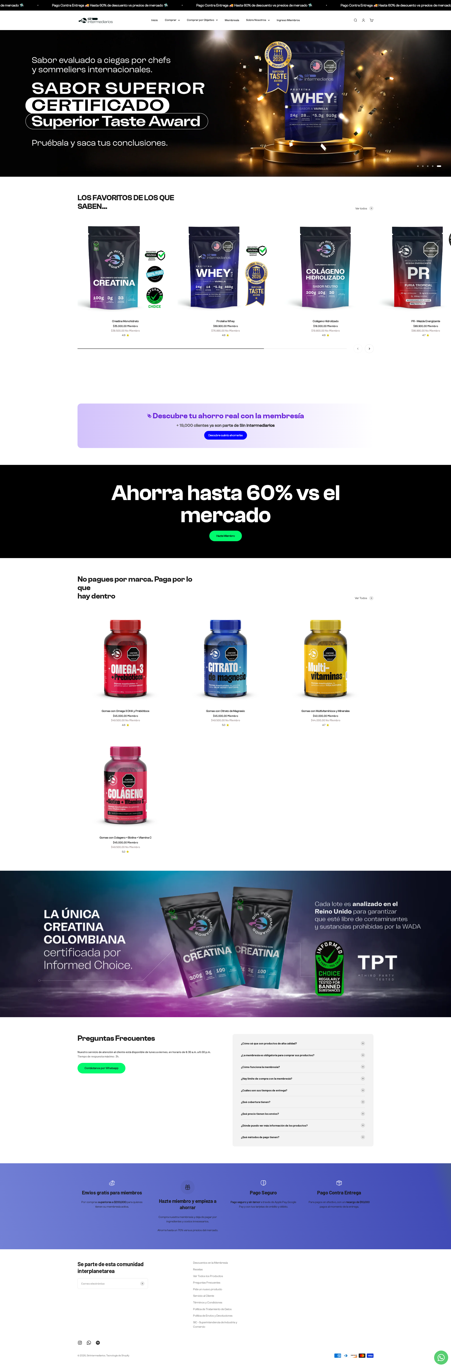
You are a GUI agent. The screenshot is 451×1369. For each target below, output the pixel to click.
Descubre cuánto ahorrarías (225, 435)
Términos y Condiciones (207, 1302)
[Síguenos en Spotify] (97, 1342)
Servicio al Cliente (203, 1295)
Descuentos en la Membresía (210, 1262)
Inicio (154, 20)
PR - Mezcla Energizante (425, 321)
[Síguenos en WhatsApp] (89, 1342)
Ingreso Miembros (288, 20)
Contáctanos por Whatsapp (101, 1068)
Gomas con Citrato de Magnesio (225, 710)
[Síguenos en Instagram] (80, 1342)
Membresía (232, 20)
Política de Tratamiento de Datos (212, 1309)
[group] (225, 103)
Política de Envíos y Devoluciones (213, 1315)
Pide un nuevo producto (207, 1289)
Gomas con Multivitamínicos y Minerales (325, 710)
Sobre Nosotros (256, 20)
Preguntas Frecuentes (206, 1282)
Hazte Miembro (225, 535)
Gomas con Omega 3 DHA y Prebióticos (125, 710)
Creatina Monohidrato (125, 321)
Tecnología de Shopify (117, 1355)
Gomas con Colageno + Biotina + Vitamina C (126, 837)
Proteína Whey (226, 321)
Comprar (170, 20)
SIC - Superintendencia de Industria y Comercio (215, 1324)
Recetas (198, 1269)
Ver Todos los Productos (208, 1276)
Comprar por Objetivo (200, 20)
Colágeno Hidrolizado (326, 321)
